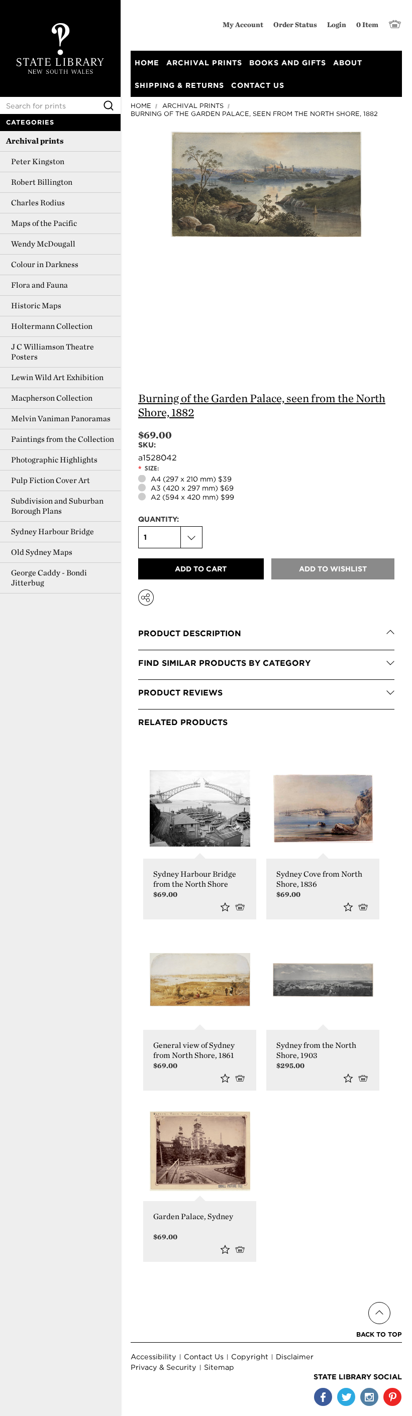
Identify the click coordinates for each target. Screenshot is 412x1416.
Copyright (249, 1356)
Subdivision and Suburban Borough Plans (57, 506)
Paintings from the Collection (62, 439)
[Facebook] (323, 1397)
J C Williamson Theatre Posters (52, 352)
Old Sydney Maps (41, 552)
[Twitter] (346, 1397)
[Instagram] (369, 1397)
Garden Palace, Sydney (193, 1216)
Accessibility (153, 1356)
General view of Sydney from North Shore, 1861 (194, 1050)
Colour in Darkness (44, 264)
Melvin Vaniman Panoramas (61, 418)
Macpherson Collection (51, 398)
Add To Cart (365, 1078)
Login (336, 24)
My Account (243, 24)
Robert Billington (41, 182)
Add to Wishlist (225, 907)
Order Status (295, 24)
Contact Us (204, 1356)
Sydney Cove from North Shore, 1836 (319, 879)
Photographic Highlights (54, 459)
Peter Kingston (37, 161)
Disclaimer (295, 1356)
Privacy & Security (163, 1367)
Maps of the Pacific (44, 223)
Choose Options (242, 906)
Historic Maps (36, 305)
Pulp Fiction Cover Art (50, 480)
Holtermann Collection (51, 326)
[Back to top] (379, 1301)
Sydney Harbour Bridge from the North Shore (194, 879)
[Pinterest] (392, 1397)
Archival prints (35, 141)
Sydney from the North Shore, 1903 (316, 1050)
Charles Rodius (38, 202)
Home (141, 105)
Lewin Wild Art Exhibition (57, 377)
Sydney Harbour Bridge (52, 531)
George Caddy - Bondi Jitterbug (49, 577)
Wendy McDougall (43, 244)
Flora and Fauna (39, 285)
